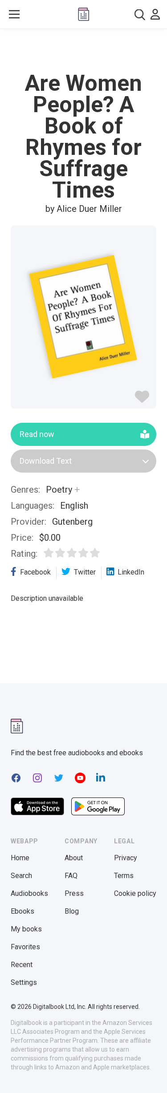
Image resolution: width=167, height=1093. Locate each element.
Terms (124, 875)
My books (26, 929)
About (74, 858)
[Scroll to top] (151, 1073)
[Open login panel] (155, 14)
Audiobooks (29, 893)
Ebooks (22, 911)
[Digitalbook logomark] (17, 726)
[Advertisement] (83, 51)
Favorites (25, 947)
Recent (22, 964)
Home (20, 858)
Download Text (46, 461)
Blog (72, 911)
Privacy (125, 858)
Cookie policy (135, 893)
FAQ (71, 875)
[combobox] (139, 14)
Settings (24, 982)
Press (74, 893)
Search (21, 875)
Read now (37, 434)
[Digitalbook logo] (84, 14)
